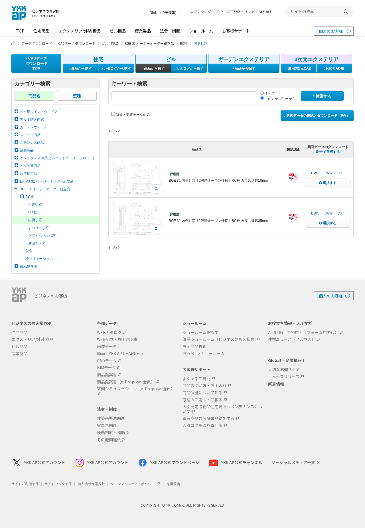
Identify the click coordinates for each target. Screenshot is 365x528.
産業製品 (143, 31)
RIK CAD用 (334, 68)
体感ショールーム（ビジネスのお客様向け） (222, 339)
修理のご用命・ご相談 (202, 399)
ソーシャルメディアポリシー (133, 483)
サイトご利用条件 (25, 483)
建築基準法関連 (111, 418)
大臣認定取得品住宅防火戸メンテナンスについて (222, 409)
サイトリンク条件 (58, 483)
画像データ (107, 346)
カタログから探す (117, 68)
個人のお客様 (331, 31)
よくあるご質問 (196, 378)
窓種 (77, 96)
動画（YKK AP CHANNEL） (121, 353)
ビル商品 (118, 31)
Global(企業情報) (162, 13)
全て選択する (329, 152)
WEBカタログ (200, 12)
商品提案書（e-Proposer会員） (126, 381)
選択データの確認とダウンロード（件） (317, 116)
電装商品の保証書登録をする (208, 418)
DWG (315, 173)
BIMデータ (106, 367)
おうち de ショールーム (203, 353)
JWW (328, 173)
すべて (269, 94)
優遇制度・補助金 (113, 432)
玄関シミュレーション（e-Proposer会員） (136, 388)
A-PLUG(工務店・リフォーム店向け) (245, 12)
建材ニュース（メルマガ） (292, 339)
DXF (341, 173)
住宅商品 (41, 31)
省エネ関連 (107, 425)
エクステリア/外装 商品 (79, 31)
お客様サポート (236, 31)
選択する (329, 183)
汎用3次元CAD (299, 68)
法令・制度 (170, 31)
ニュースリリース (283, 376)
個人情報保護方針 (91, 483)
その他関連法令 (111, 439)
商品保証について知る (202, 392)
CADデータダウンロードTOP (36, 63)
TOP (20, 31)
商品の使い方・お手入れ (204, 385)
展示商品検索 (194, 346)
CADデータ (107, 360)
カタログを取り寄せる (202, 425)
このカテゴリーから (279, 99)
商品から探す (81, 68)
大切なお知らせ (282, 369)
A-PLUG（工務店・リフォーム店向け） (303, 332)
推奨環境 (173, 483)
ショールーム (201, 31)
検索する (323, 96)
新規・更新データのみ (132, 115)
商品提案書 (107, 374)
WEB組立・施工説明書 (117, 339)
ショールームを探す (200, 332)
